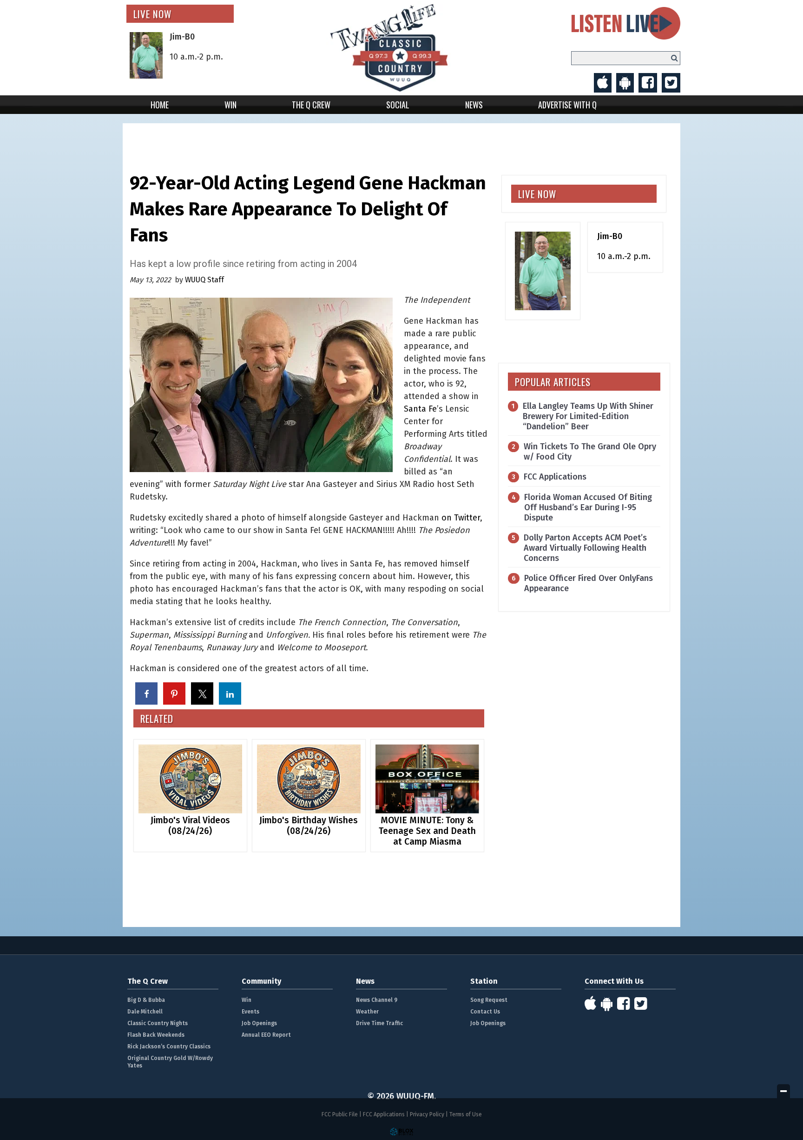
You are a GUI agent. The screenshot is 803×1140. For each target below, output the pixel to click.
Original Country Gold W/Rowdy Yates (170, 1062)
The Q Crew (311, 105)
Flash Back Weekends (155, 1035)
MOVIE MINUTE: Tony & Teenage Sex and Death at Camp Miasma (427, 831)
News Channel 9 (376, 1000)
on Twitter (460, 518)
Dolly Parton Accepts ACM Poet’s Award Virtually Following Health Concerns (585, 548)
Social (397, 105)
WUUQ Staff (204, 279)
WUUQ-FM (401, 47)
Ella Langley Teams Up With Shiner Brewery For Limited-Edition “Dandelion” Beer (588, 416)
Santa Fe (420, 409)
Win (230, 105)
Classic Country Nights (157, 1023)
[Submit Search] (674, 57)
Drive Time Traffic (379, 1023)
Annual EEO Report (266, 1035)
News (474, 105)
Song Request (488, 1000)
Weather (367, 1011)
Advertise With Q (567, 105)
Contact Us (485, 1011)
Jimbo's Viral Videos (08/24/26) (190, 825)
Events (250, 1011)
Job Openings (259, 1023)
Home (160, 105)
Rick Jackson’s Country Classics (169, 1046)
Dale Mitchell (145, 1011)
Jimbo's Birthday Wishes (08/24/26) (308, 825)
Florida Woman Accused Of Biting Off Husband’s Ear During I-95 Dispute (588, 507)
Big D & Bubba (146, 1000)
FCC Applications (555, 477)
